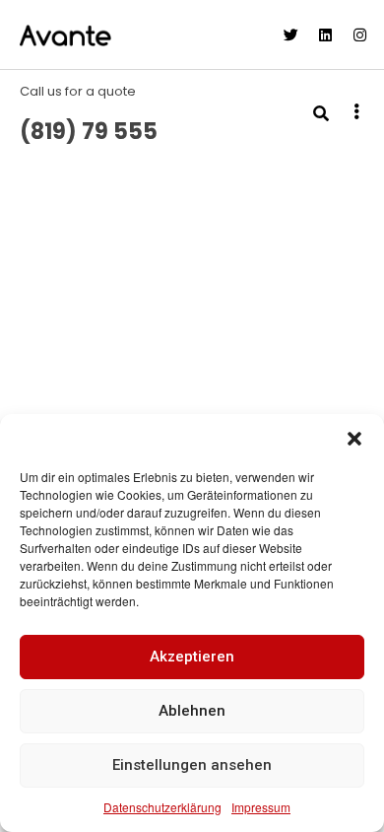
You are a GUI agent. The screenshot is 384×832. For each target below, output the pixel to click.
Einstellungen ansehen (192, 765)
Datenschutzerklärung (162, 806)
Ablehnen (192, 711)
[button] (354, 439)
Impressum (260, 806)
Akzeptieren (192, 656)
